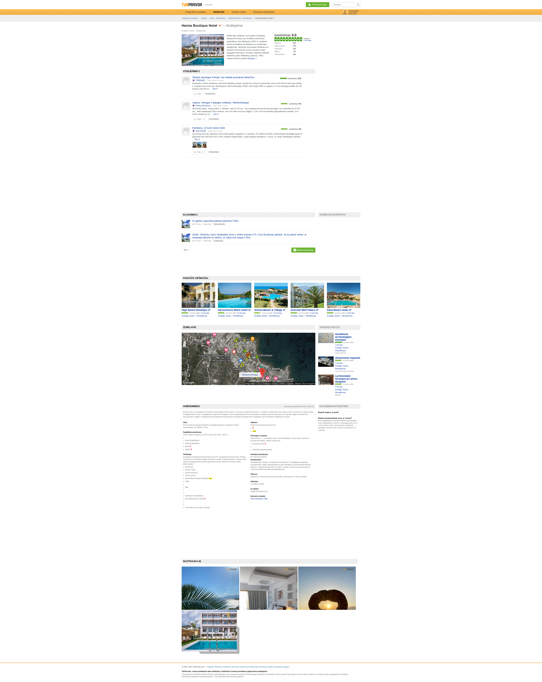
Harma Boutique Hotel (259, 499)
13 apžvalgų (350, 313)
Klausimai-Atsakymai (263, 12)
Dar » (186, 250)
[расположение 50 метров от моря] (199, 145)
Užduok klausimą (305, 250)
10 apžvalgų (314, 313)
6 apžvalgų (339, 363)
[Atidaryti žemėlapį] (248, 384)
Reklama (218, 667)
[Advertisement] (233, 180)
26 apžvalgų (205, 313)
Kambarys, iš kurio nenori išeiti (208, 128)
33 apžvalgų (277, 313)
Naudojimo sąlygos (281, 667)
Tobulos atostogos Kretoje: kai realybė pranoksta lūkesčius (223, 77)
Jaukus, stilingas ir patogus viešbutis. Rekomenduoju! (220, 102)
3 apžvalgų (307, 40)
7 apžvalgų (339, 345)
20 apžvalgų (241, 313)
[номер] (194, 145)
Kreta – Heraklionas (198, 31)
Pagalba (210, 667)
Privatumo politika (266, 667)
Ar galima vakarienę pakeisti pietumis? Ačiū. (215, 221)
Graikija (185, 31)
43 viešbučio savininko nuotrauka (212, 62)
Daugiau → (253, 58)
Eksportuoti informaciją (249, 667)
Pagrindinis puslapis (195, 12)
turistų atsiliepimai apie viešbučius (206, 671)
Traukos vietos (238, 12)
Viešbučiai (218, 12)
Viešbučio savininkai (231, 667)
